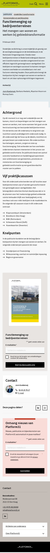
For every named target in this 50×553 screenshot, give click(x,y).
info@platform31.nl (11, 510)
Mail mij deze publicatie (25, 365)
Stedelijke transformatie (24, 14)
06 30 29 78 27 (24, 390)
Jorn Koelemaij (9, 91)
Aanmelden (25, 471)
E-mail (21, 393)
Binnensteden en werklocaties (15, 18)
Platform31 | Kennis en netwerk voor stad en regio (10, 4)
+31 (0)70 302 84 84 (10, 507)
